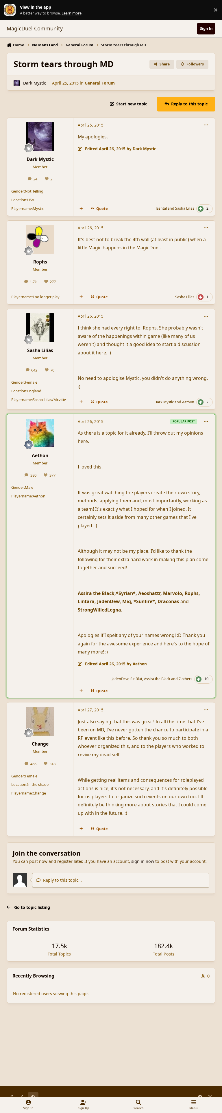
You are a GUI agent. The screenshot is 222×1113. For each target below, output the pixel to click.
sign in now (142, 861)
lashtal (161, 208)
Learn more (11, 10)
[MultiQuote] (81, 208)
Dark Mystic (34, 83)
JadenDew (120, 678)
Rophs (40, 262)
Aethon (188, 402)
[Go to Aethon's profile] (40, 433)
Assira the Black (157, 678)
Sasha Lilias (184, 208)
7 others (185, 678)
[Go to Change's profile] (40, 721)
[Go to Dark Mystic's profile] (17, 83)
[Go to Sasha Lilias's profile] (40, 327)
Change (40, 744)
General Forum (100, 83)
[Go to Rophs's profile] (40, 239)
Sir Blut (136, 678)
